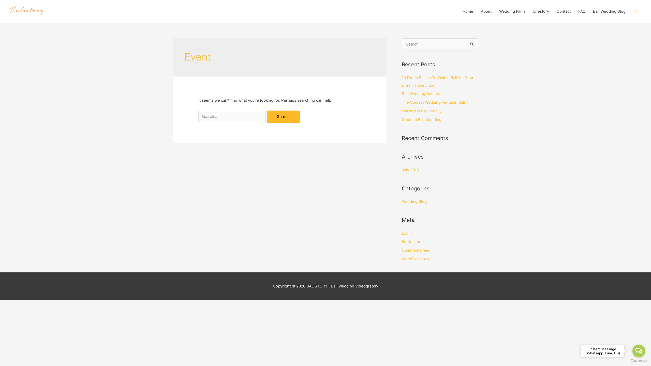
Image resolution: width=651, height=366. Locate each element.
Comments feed (416, 250)
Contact (564, 11)
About (486, 11)
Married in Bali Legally (421, 111)
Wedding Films (512, 11)
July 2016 (410, 169)
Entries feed (413, 241)
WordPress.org (415, 258)
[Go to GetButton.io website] (639, 360)
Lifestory (541, 11)
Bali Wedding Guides (420, 93)
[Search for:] (232, 116)
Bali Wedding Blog (609, 11)
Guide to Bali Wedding (421, 119)
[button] (635, 11)
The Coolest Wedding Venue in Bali (433, 102)
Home (468, 11)
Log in (407, 233)
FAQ (581, 11)
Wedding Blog (414, 201)
